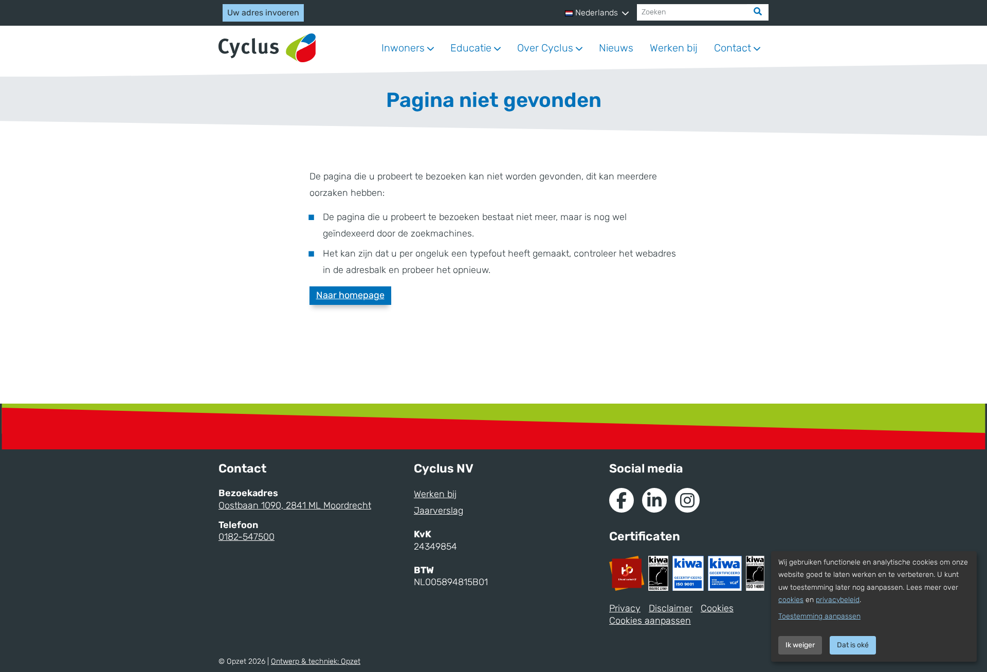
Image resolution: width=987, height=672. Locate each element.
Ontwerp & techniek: (315, 661)
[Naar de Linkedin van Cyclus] (654, 500)
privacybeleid (838, 599)
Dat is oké (853, 645)
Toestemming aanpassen (819, 616)
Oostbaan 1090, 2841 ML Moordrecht (294, 505)
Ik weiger (800, 645)
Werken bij (674, 48)
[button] (597, 13)
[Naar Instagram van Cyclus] (687, 500)
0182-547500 (246, 536)
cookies (790, 599)
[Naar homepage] (267, 48)
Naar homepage (350, 295)
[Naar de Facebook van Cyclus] (621, 500)
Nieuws (616, 48)
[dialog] (874, 606)
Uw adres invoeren (263, 12)
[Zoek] (758, 12)
